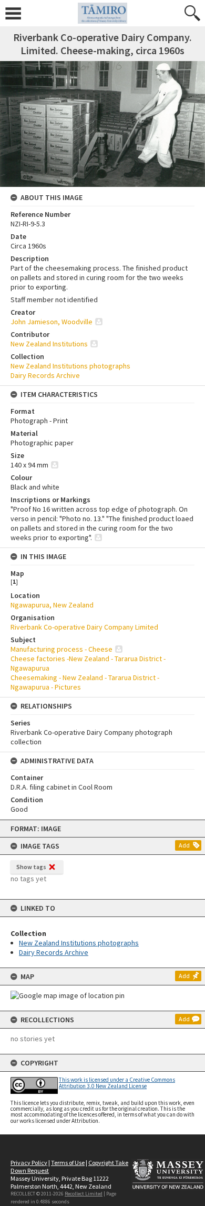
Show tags (31, 867)
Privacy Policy (29, 1163)
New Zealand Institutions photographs (79, 943)
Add (184, 845)
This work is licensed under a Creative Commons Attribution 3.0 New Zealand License (117, 1082)
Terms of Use (68, 1163)
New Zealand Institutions (49, 343)
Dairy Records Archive (53, 952)
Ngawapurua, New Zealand (52, 605)
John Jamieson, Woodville (52, 321)
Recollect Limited (83, 1193)
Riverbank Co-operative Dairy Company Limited (84, 627)
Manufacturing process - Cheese (61, 649)
